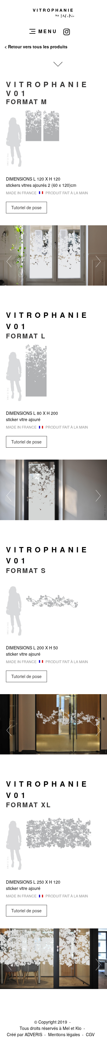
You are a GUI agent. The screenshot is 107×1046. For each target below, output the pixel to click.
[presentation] (21, 261)
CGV (90, 1034)
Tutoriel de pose (26, 207)
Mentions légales (64, 1034)
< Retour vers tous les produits (35, 47)
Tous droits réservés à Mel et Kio (50, 1028)
